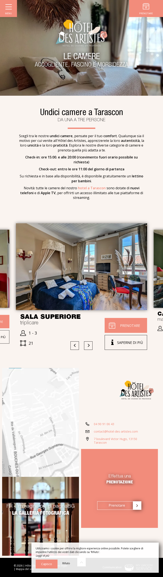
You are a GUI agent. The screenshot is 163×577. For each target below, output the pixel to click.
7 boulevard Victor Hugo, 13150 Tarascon (115, 441)
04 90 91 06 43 (104, 424)
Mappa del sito (25, 569)
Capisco (46, 564)
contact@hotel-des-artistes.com (116, 431)
